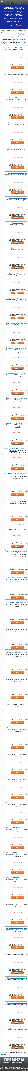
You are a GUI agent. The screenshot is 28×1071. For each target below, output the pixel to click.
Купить (17, 68)
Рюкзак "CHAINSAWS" (17, 250)
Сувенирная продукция (18, 30)
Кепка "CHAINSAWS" (17, 225)
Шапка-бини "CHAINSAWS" (17, 1030)
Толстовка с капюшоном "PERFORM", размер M (17, 477)
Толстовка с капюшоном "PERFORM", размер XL (17, 529)
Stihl (8, 30)
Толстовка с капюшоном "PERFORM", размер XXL (17, 555)
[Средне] (21, 34)
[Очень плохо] (18, 34)
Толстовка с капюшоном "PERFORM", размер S (17, 502)
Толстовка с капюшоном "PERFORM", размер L (17, 451)
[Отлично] (25, 34)
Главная (3, 30)
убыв (22, 42)
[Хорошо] (23, 34)
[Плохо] (20, 34)
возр (19, 42)
